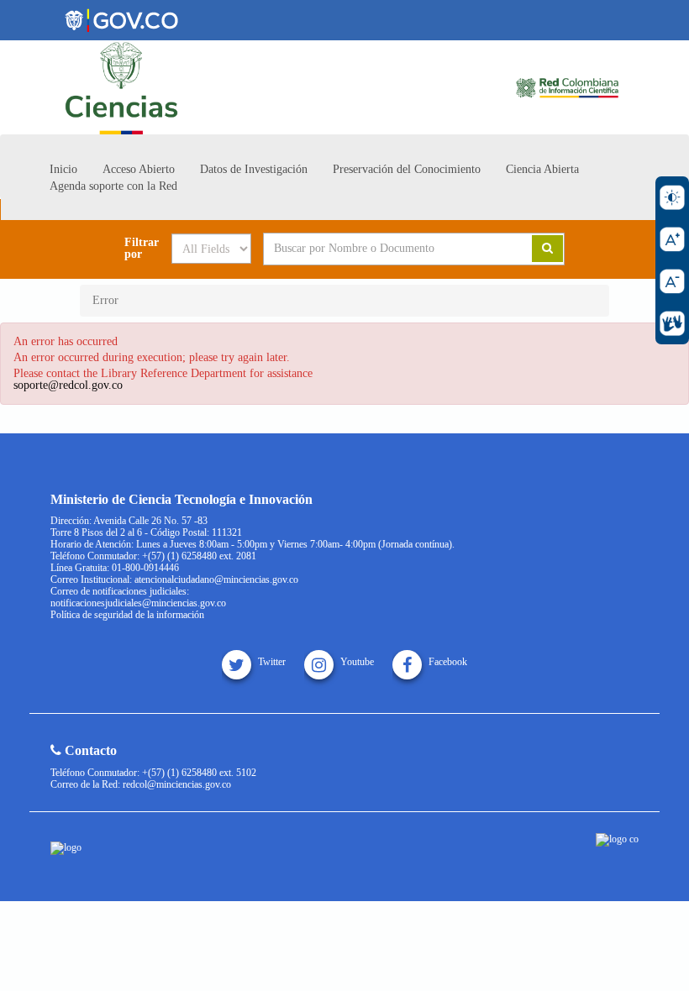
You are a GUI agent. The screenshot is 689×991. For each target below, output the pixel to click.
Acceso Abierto (139, 169)
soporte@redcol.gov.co (68, 385)
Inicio (63, 169)
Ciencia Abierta (542, 169)
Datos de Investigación (254, 169)
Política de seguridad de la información (127, 615)
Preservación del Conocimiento (407, 169)
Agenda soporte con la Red (113, 186)
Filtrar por (141, 248)
